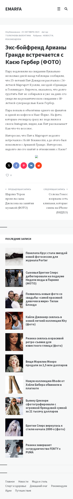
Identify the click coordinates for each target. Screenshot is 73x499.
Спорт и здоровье (15, 486)
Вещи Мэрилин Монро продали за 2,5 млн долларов (46, 363)
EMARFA (13, 9)
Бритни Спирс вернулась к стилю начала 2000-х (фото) (45, 427)
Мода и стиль (39, 481)
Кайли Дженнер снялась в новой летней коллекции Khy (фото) (46, 320)
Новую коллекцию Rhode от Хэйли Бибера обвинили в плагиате (45, 384)
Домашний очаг (38, 486)
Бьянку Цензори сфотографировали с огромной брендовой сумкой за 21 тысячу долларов (46, 406)
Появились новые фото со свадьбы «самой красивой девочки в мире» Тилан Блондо (44, 299)
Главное (10, 481)
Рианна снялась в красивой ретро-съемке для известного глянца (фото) (45, 342)
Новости (48, 35)
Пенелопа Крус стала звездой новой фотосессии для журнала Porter (46, 256)
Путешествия (23, 490)
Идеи (8, 490)
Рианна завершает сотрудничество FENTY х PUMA (43, 448)
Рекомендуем (13, 39)
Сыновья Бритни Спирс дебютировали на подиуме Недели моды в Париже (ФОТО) (45, 278)
